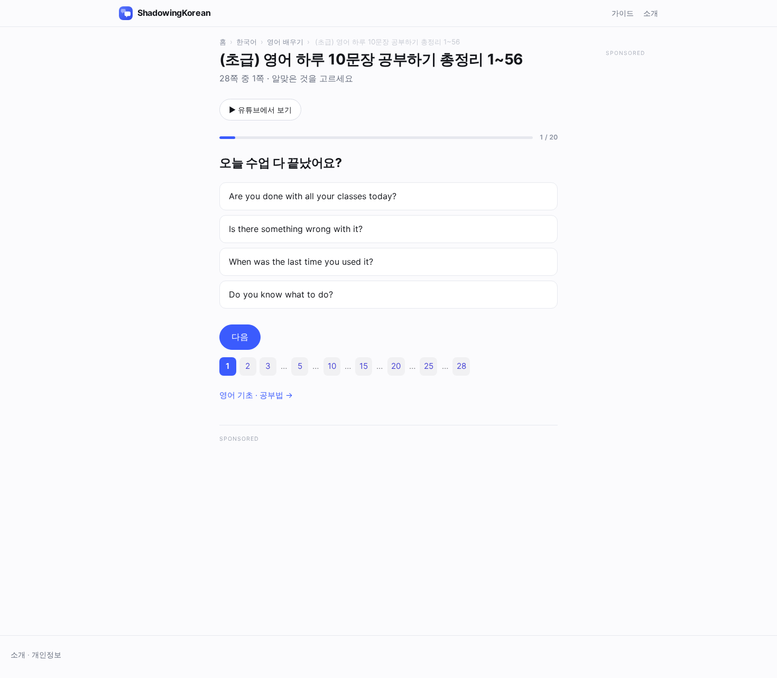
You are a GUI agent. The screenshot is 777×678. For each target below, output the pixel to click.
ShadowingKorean (173, 12)
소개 (650, 12)
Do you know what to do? (281, 294)
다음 (240, 336)
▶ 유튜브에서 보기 (260, 109)
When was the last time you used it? (301, 261)
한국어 (246, 42)
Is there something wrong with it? (296, 229)
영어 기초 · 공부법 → (256, 395)
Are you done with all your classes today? (312, 196)
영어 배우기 (285, 42)
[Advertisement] (388, 523)
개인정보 (46, 655)
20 (396, 366)
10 (332, 366)
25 (428, 366)
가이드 (623, 12)
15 (363, 366)
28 (461, 366)
